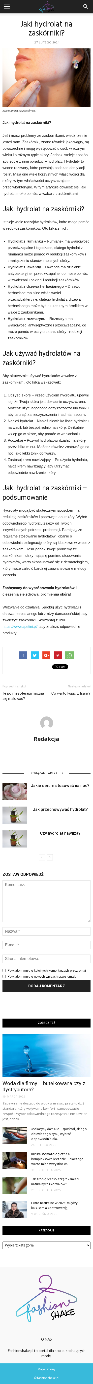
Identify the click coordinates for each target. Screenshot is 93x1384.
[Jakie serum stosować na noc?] (14, 791)
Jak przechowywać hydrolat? (60, 809)
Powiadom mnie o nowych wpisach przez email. (41, 976)
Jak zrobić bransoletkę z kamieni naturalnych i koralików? (55, 1181)
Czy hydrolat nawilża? (60, 833)
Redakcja (46, 738)
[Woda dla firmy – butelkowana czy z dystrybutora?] (46, 1055)
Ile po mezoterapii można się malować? (23, 696)
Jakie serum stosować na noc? (60, 785)
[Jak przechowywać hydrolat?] (14, 815)
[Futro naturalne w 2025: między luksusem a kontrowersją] (14, 1209)
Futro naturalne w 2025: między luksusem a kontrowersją (54, 1205)
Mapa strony (46, 1369)
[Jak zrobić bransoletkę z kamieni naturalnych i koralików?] (14, 1185)
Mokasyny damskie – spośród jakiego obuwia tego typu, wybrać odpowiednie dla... (59, 1134)
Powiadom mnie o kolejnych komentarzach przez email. (47, 970)
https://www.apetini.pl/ (19, 626)
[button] (86, 6)
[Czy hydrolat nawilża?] (14, 839)
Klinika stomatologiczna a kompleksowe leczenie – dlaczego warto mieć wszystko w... (57, 1159)
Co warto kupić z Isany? (71, 693)
